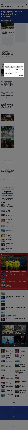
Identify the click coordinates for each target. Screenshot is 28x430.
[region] (14, 70)
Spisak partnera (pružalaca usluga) (8, 73)
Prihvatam (21, 75)
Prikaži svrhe (7, 75)
